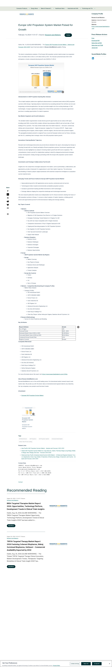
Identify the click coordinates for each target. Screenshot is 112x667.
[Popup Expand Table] (78, 327)
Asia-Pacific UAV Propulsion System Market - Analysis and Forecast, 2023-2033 (42, 448)
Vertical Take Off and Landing (25, 441)
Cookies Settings (75, 663)
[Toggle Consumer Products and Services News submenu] (29, 8)
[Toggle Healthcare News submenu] (66, 8)
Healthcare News (60, 8)
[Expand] (63, 92)
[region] (56, 664)
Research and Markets (53, 35)
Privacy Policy (56, 665)
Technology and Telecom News (87, 8)
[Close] (109, 663)
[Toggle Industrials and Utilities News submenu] (80, 8)
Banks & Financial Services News (46, 8)
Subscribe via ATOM (97, 45)
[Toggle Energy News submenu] (39, 8)
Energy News (34, 8)
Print (93, 38)
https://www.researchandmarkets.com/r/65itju (54, 374)
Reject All (86, 663)
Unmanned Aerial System (57, 438)
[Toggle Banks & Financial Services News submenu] (53, 8)
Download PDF (96, 40)
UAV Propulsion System (44, 438)
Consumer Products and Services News (22, 8)
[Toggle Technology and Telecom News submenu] (95, 8)
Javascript (95, 47)
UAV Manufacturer (23, 438)
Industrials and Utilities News (73, 8)
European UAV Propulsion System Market (32, 395)
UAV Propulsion (33, 438)
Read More (11, 525)
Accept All (96, 663)
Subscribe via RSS (97, 43)
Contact (20, 482)
